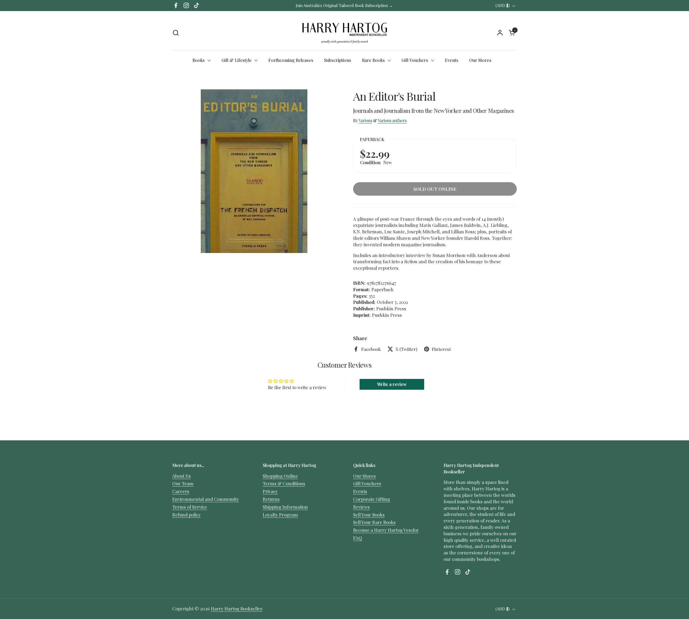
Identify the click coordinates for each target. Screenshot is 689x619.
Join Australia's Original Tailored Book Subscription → (344, 5)
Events (360, 491)
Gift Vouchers (367, 483)
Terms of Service (189, 507)
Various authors (392, 120)
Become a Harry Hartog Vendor (386, 530)
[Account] (500, 32)
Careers (180, 491)
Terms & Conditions (284, 483)
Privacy (270, 491)
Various (365, 120)
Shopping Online (280, 476)
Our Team (183, 483)
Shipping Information (285, 507)
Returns (271, 499)
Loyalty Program (280, 515)
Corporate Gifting (371, 499)
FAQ (357, 538)
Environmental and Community (205, 499)
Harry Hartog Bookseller (236, 608)
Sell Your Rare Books (374, 522)
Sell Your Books (369, 515)
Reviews (361, 507)
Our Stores (364, 476)
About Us (181, 476)
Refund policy (186, 515)
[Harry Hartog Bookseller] (344, 32)
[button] (175, 32)
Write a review (392, 384)
